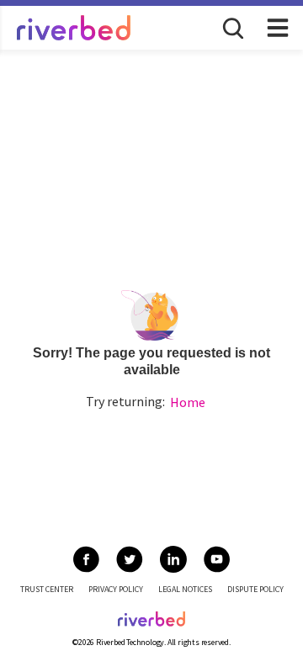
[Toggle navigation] (278, 27)
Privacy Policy (115, 589)
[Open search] (231, 27)
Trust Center (46, 589)
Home (187, 402)
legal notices (185, 589)
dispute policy (255, 589)
